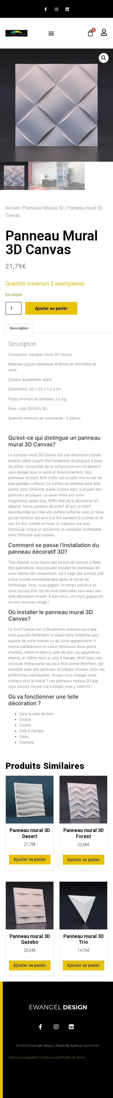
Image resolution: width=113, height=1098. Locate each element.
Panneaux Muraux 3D (43, 208)
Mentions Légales (22, 1057)
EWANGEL (58, 1007)
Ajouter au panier (51, 308)
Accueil (12, 208)
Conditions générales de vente (61, 1057)
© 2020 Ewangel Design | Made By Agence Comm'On (57, 1045)
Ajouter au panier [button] (29, 859)
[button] (51, 33)
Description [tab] (19, 328)
